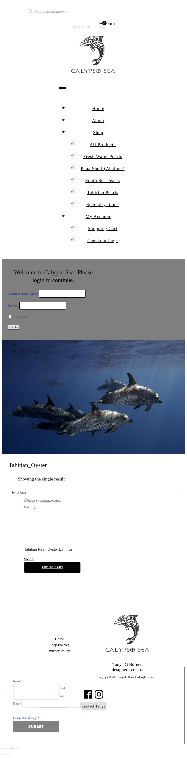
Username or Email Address (23, 293)
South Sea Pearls (102, 180)
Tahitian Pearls (102, 192)
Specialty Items (102, 204)
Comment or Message (26, 718)
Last (62, 695)
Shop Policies (59, 645)
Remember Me (20, 317)
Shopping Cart (102, 228)
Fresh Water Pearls (102, 156)
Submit (36, 727)
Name (17, 681)
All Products (103, 144)
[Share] (8, 748)
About (98, 120)
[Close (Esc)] (3, 748)
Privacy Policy (59, 651)
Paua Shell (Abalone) (103, 168)
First (62, 688)
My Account (98, 216)
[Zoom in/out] (18, 748)
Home (98, 108)
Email (17, 703)
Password (13, 305)
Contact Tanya (93, 706)
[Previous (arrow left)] (3, 754)
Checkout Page (102, 240)
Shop (98, 132)
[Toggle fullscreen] (13, 748)
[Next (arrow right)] (8, 754)
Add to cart (52, 567)
